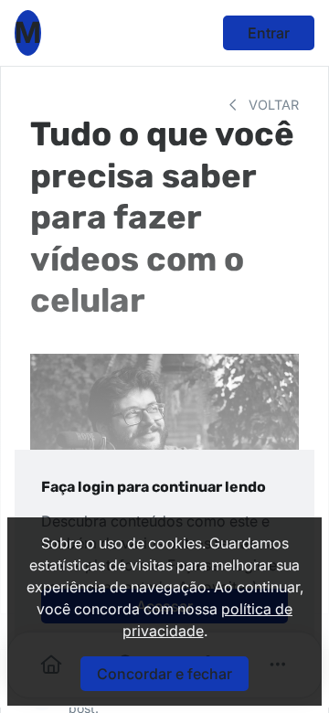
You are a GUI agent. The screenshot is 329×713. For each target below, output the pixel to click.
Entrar (269, 33)
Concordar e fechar (164, 674)
